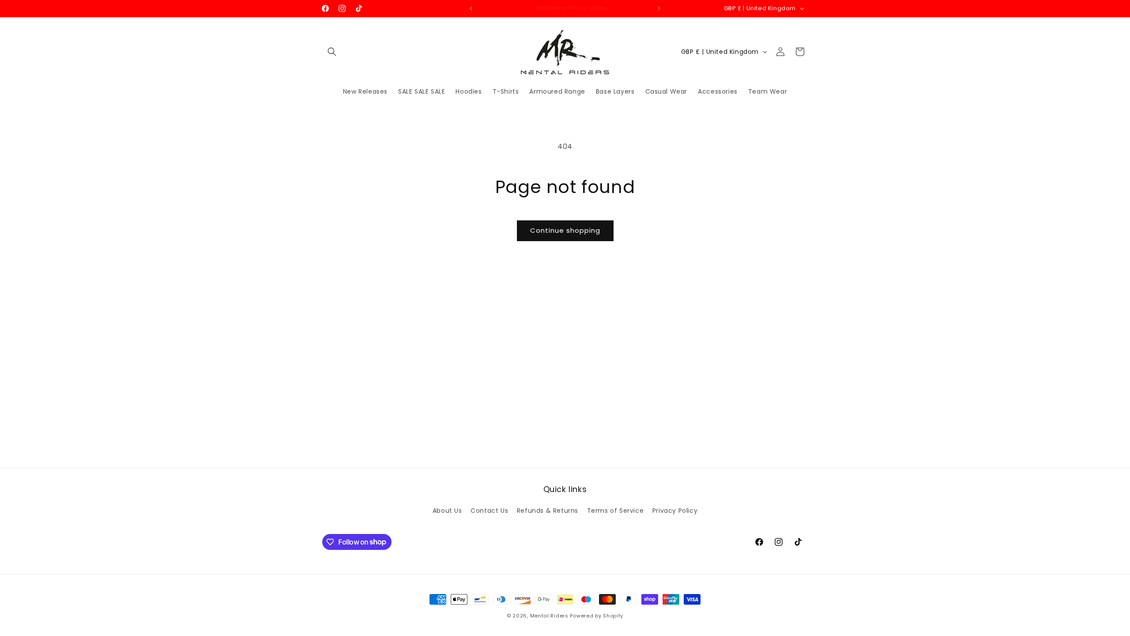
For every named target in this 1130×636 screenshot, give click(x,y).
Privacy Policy (674, 510)
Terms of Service (615, 510)
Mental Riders (549, 615)
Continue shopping (565, 230)
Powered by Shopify (596, 615)
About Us (447, 510)
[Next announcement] (659, 8)
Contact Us (489, 510)
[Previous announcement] (471, 8)
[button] (332, 51)
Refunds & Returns (547, 510)
